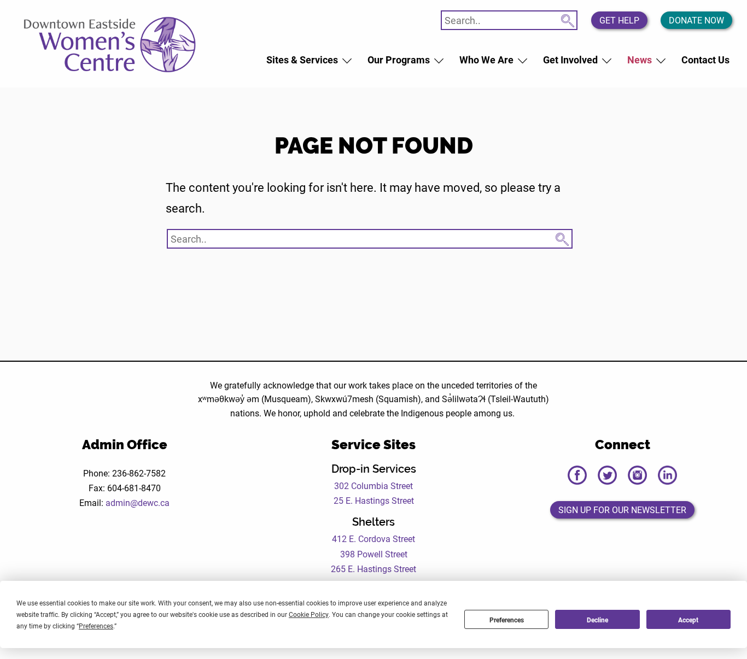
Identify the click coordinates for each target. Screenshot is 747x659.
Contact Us (705, 59)
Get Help (619, 20)
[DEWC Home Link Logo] (110, 43)
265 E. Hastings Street (373, 568)
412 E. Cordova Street (373, 538)
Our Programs (398, 59)
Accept (688, 619)
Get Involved (570, 59)
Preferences (506, 619)
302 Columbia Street (373, 485)
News (639, 59)
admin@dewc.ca (138, 502)
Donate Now (696, 20)
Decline (597, 619)
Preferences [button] (96, 625)
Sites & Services (302, 59)
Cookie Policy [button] (309, 614)
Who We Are (486, 59)
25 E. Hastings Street (374, 500)
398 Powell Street (373, 554)
